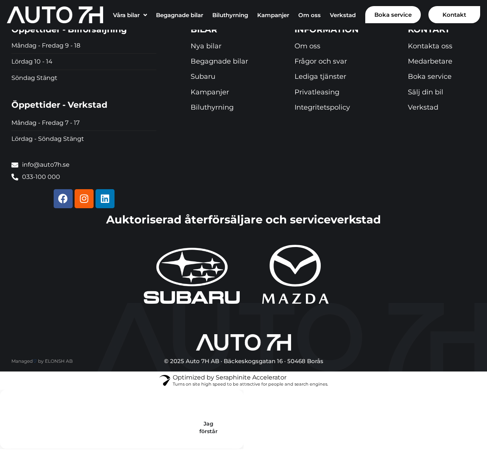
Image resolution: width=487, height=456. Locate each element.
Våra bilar (126, 15)
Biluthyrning (230, 15)
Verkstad (343, 15)
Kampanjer (273, 15)
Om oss (309, 15)
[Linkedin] (105, 198)
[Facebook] (63, 198)
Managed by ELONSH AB (42, 361)
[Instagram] (84, 198)
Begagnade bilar (179, 15)
